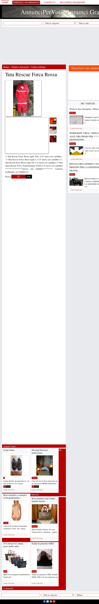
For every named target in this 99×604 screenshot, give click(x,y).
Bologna (72, 144)
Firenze (34, 526)
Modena (72, 113)
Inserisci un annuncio (26, 2)
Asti (5, 571)
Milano (72, 174)
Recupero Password (72, 2)
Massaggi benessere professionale (40, 451)
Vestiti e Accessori (20, 66)
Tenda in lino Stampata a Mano (84, 108)
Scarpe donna (8, 450)
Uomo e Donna (38, 66)
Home (5, 2)
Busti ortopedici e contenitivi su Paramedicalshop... (15, 496)
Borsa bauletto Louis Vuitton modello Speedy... (43, 500)
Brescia (34, 478)
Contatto (49, 2)
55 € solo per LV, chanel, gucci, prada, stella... (13, 545)
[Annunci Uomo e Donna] (4, 478)
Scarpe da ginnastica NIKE (43, 543)
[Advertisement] (50, 46)
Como (6, 523)
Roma (34, 571)
